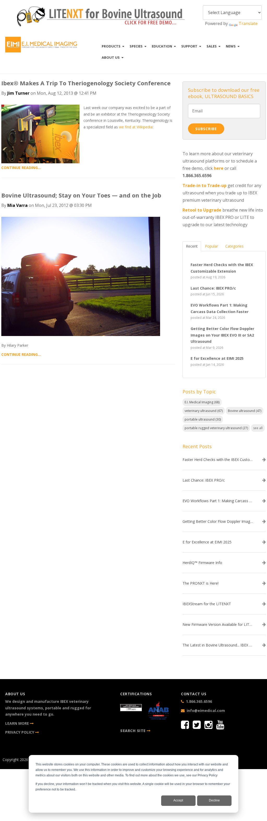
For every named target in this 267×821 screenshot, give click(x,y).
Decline (214, 800)
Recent (192, 246)
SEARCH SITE (133, 730)
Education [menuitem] (162, 46)
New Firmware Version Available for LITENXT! (218, 624)
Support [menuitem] (189, 46)
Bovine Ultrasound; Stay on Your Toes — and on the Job (81, 195)
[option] (100, 17)
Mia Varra (17, 205)
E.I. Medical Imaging (202, 402)
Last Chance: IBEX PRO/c (204, 480)
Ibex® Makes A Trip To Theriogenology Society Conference (86, 83)
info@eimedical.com (206, 710)
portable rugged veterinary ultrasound (216, 428)
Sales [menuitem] (212, 46)
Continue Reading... (21, 167)
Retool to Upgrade (202, 210)
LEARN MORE (17, 723)
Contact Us (239, 756)
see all (258, 428)
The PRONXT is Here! (201, 583)
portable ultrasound (203, 419)
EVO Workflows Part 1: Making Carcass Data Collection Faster (218, 501)
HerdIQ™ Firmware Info (202, 562)
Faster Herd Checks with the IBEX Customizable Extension (218, 459)
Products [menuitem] (111, 46)
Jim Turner (18, 93)
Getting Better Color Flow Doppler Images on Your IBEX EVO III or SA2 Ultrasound (218, 521)
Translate (248, 23)
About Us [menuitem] (111, 57)
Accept (178, 800)
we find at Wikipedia (136, 126)
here (218, 168)
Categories (234, 246)
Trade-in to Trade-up (205, 185)
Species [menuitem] (136, 46)
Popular (211, 246)
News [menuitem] (231, 46)
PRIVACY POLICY (20, 732)
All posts (88, 383)
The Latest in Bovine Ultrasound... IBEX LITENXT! (218, 645)
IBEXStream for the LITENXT (207, 604)
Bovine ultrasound (244, 411)
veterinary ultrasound (204, 411)
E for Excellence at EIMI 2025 (207, 542)
